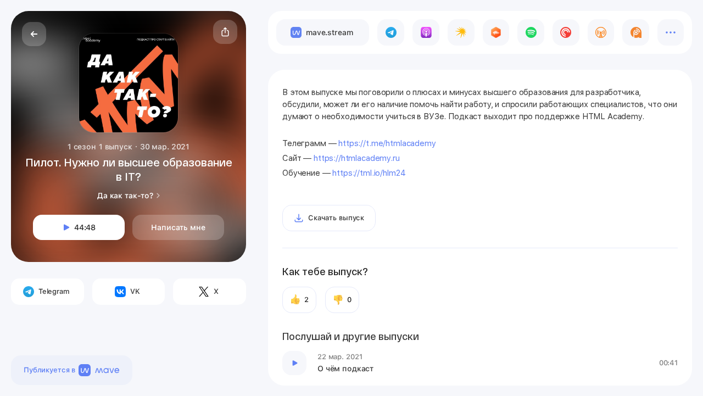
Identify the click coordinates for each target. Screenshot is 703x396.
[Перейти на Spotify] (530, 32)
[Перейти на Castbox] (496, 32)
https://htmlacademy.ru (357, 158)
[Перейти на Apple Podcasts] (425, 32)
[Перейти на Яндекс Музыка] (461, 32)
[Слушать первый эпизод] (294, 363)
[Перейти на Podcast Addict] (635, 32)
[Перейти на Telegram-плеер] (390, 32)
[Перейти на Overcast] (601, 32)
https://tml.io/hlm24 (368, 173)
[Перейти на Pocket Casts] (566, 32)
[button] (225, 32)
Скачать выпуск (336, 218)
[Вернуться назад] (34, 34)
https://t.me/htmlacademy (387, 143)
